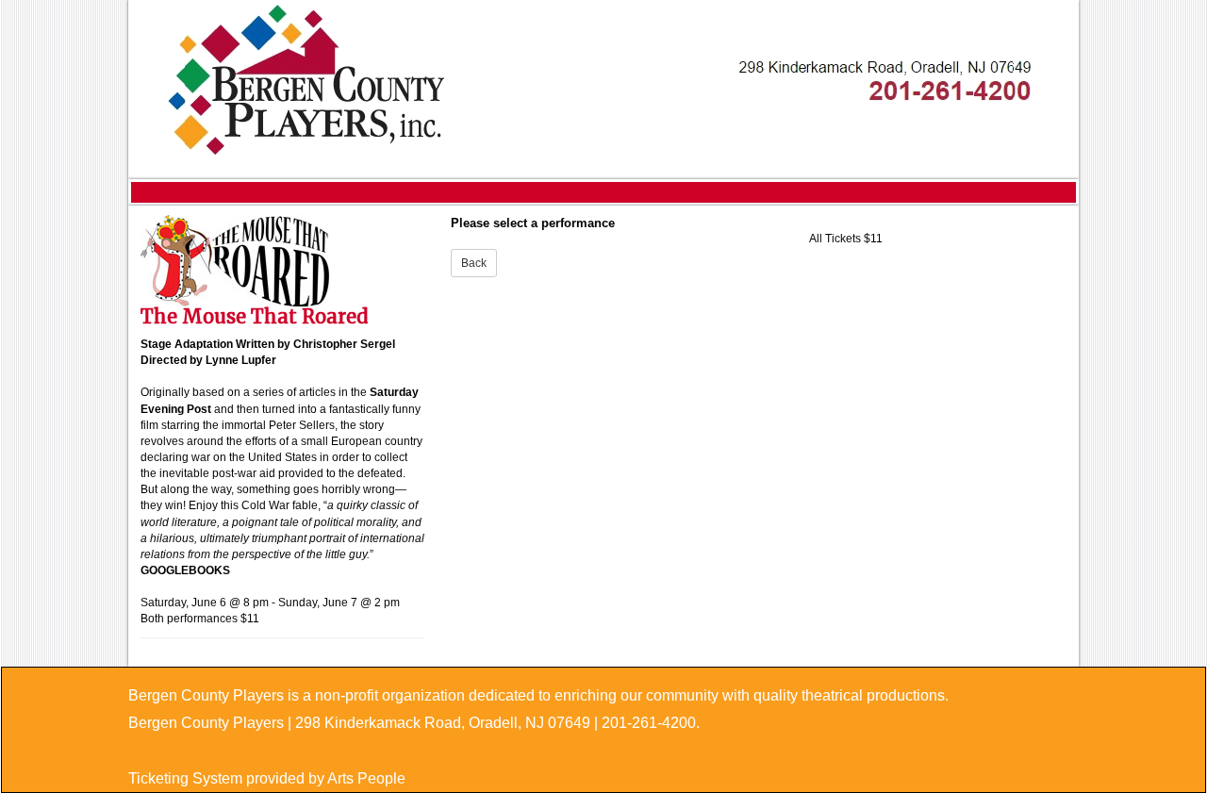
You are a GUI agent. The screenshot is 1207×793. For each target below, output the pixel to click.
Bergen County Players (206, 723)
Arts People (366, 778)
